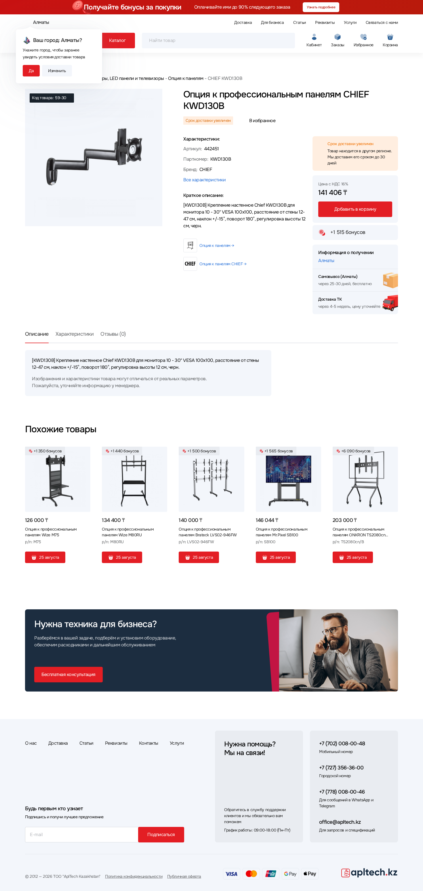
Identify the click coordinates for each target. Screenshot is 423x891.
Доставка (243, 22)
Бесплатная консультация (68, 674)
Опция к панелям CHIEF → (222, 263)
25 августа (49, 557)
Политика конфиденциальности (134, 876)
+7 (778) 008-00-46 (342, 792)
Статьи (299, 22)
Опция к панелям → (216, 245)
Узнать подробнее (321, 7)
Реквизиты (325, 22)
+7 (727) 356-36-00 (341, 768)
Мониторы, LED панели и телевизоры (124, 78)
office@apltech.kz (340, 822)
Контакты (148, 743)
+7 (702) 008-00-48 (342, 743)
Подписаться (161, 835)
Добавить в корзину (355, 209)
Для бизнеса (272, 22)
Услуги (350, 22)
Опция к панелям (185, 78)
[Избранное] (83, 453)
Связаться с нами (382, 22)
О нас (31, 743)
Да (31, 70)
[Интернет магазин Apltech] (369, 873)
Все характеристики (204, 180)
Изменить (57, 70)
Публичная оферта (184, 876)
